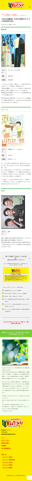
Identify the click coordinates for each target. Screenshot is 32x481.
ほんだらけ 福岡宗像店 (9, 459)
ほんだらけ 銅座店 (7, 467)
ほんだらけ (13, 475)
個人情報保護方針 (6, 448)
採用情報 (3, 445)
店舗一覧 (3, 454)
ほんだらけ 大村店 (7, 462)
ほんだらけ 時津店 (7, 465)
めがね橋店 (13, 24)
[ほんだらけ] (16, 5)
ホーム (3, 437)
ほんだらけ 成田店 (7, 457)
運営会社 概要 (5, 443)
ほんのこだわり (5, 440)
